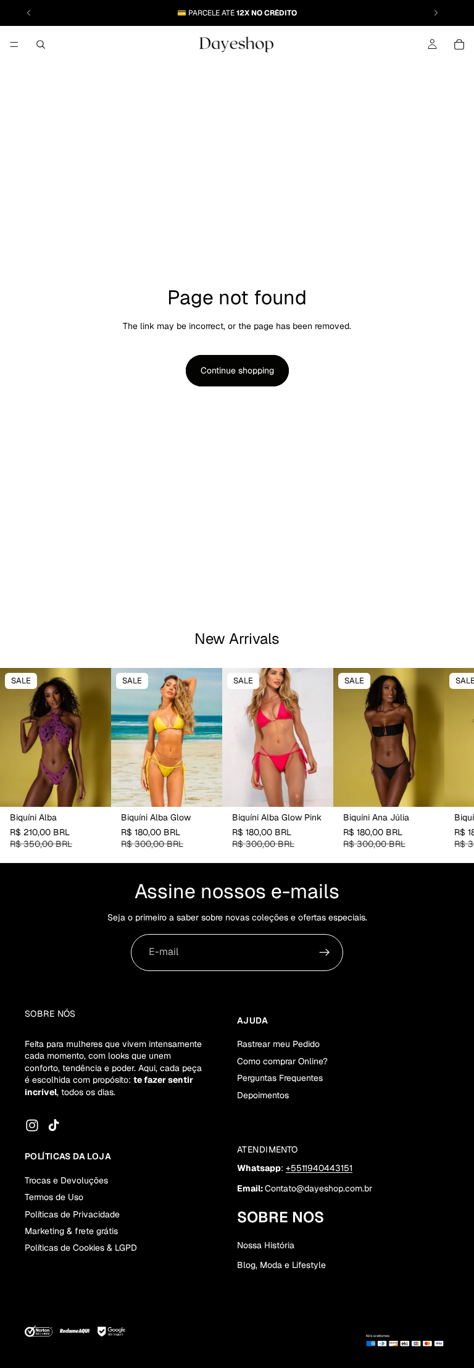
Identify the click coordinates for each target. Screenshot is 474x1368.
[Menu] (14, 44)
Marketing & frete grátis (71, 1231)
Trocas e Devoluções (66, 1179)
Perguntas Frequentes (280, 1077)
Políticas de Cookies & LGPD (81, 1247)
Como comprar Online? (282, 1060)
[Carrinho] (459, 44)
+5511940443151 (319, 1167)
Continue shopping (237, 370)
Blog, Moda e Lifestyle (281, 1264)
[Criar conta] (325, 953)
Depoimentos (263, 1094)
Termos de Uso (54, 1197)
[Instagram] (32, 1125)
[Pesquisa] (40, 44)
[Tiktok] (53, 1125)
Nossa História (265, 1245)
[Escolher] (92, 788)
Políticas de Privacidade (72, 1213)
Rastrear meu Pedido (278, 1043)
